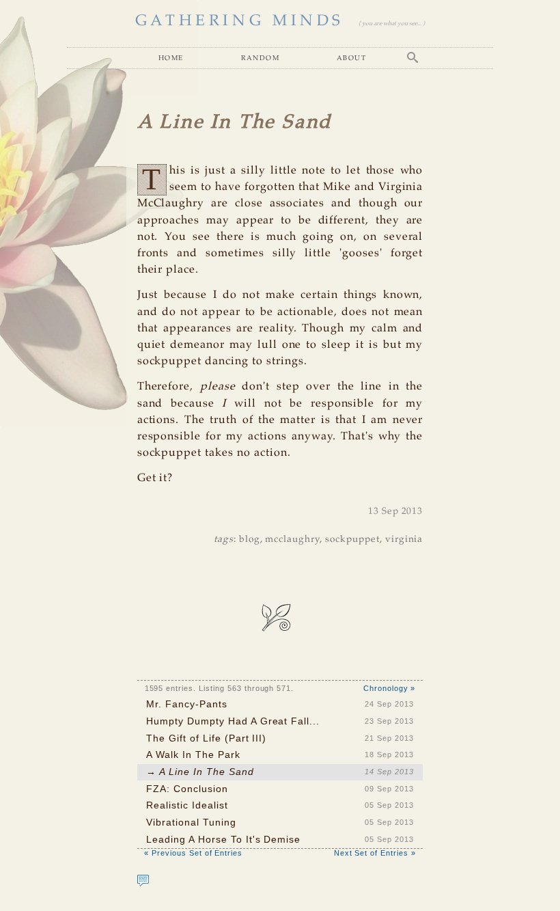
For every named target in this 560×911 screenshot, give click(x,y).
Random (260, 58)
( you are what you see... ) (392, 24)
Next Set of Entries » (375, 853)
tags (224, 539)
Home (170, 58)
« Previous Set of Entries (193, 853)
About (351, 58)
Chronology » (389, 688)
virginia (404, 539)
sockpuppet (352, 539)
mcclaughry (292, 539)
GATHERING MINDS (239, 20)
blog (249, 539)
